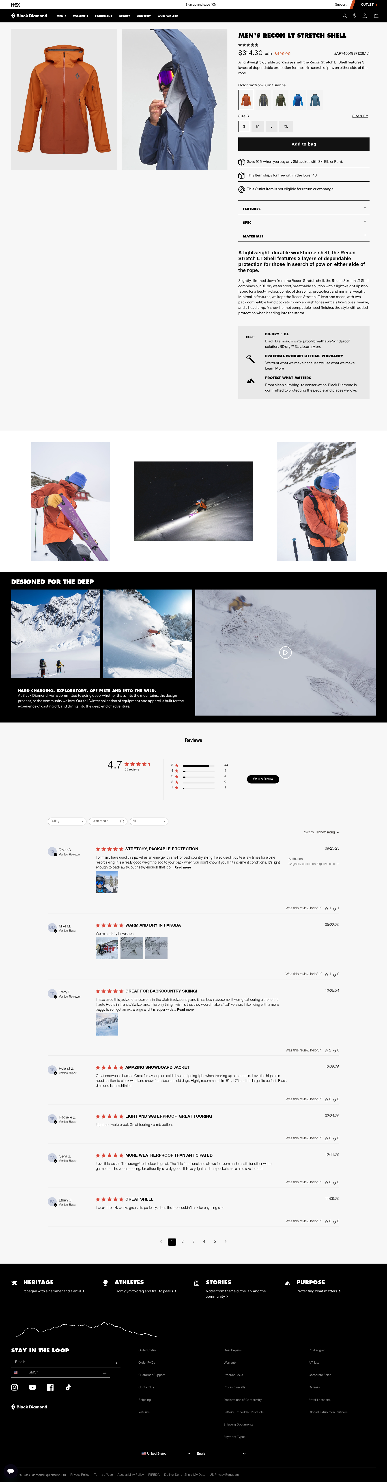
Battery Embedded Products (244, 1412)
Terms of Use (103, 1475)
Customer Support (151, 1375)
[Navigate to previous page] (161, 1242)
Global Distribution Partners (328, 1412)
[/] (29, 15)
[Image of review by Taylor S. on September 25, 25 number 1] (107, 882)
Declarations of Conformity (243, 1400)
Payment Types (234, 1437)
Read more (182, 867)
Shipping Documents (238, 1424)
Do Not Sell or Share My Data (184, 1475)
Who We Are (168, 16)
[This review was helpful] (326, 1051)
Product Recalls (234, 1387)
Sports (124, 16)
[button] (61, 15)
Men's (62, 16)
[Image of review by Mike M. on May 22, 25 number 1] (107, 948)
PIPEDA (154, 1475)
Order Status (147, 1350)
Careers (314, 1387)
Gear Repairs (233, 1350)
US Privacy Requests (224, 1475)
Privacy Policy (79, 1475)
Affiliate (314, 1362)
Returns (144, 1412)
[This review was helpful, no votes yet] (326, 1100)
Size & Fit (360, 116)
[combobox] (67, 821)
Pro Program (318, 1350)
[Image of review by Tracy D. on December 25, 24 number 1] (107, 1024)
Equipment (104, 16)
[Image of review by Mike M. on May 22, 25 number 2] (131, 948)
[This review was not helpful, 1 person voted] (334, 909)
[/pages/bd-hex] (15, 5)
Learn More (311, 346)
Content (144, 16)
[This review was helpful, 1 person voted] (326, 909)
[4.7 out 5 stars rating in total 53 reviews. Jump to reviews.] (249, 45)
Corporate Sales (320, 1375)
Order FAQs (146, 1362)
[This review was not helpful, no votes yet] (334, 975)
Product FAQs (233, 1375)
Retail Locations (320, 1400)
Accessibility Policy (130, 1475)
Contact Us (146, 1387)
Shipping (144, 1400)
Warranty (230, 1362)
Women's (80, 16)
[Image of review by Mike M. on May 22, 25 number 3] (156, 948)
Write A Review (263, 779)
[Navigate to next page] (225, 1242)
